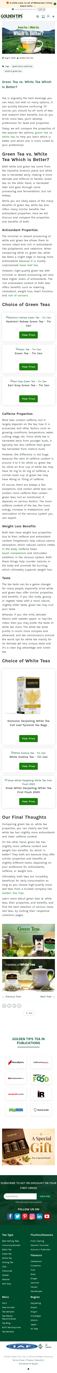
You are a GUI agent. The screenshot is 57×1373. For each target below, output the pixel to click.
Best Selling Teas (10, 1241)
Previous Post (13, 996)
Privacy (29, 1360)
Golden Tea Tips (13, 893)
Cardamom (36, 1261)
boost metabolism (14, 553)
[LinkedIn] (39, 1216)
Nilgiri (34, 1311)
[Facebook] (10, 1216)
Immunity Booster (11, 1245)
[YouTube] (47, 1216)
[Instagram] (32, 1216)
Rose (33, 1274)
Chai (4, 1266)
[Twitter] (17, 1216)
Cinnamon (36, 1265)
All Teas (34, 1328)
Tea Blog (6, 1323)
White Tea (7, 1258)
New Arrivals (8, 1307)
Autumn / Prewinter (40, 1249)
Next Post (45, 996)
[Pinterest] (25, 1216)
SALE (4, 1303)
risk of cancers (18, 295)
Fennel (34, 1287)
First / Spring (37, 1241)
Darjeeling (36, 1303)
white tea (8, 136)
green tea (41, 132)
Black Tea (6, 1249)
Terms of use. (18, 1360)
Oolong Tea (7, 1262)
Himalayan (36, 1316)
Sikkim (34, 1320)
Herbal (5, 1275)
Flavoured (7, 1271)
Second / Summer (40, 1245)
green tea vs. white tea (22, 66)
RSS (30, 1013)
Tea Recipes (36, 1291)
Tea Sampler (8, 1311)
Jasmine (35, 1282)
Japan (33, 1324)
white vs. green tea (13, 71)
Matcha (5, 1279)
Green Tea (6, 1253)
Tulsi (33, 1270)
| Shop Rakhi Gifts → (29, 4)
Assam (34, 1307)
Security (39, 1360)
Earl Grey (6, 1283)
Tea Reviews (8, 1331)
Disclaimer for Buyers (28, 1364)
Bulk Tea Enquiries (11, 1327)
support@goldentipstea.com (25, 9)
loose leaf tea (29, 265)
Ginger (34, 1278)
